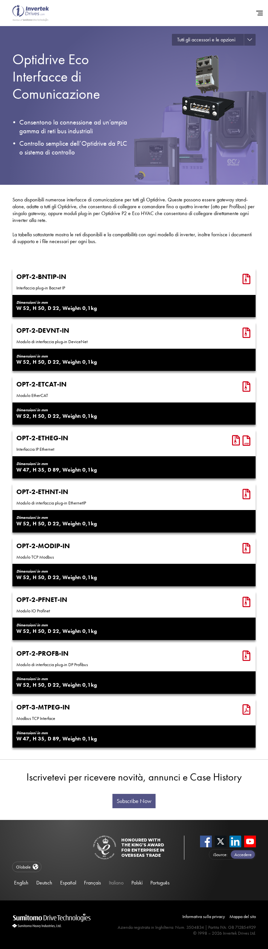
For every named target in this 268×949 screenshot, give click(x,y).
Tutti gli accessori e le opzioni (206, 39)
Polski (136, 882)
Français (92, 882)
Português (160, 882)
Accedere (243, 854)
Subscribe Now (134, 801)
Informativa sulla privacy (203, 916)
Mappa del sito (242, 916)
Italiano (116, 882)
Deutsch (44, 882)
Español (68, 882)
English (21, 882)
